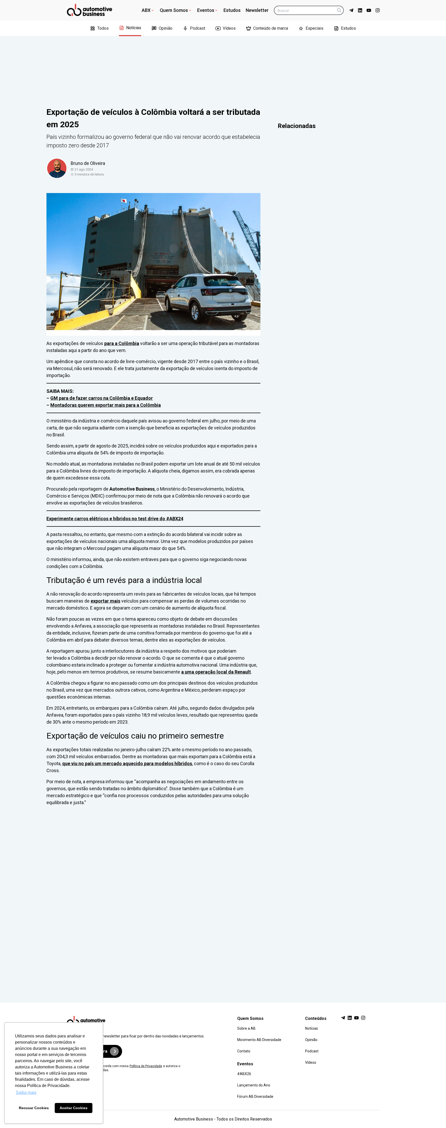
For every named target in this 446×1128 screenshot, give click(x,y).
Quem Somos (174, 10)
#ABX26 (244, 1074)
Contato (243, 1051)
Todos (103, 28)
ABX (146, 10)
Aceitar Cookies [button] (73, 1108)
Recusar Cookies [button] (34, 1108)
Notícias (133, 27)
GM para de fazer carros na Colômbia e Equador (101, 398)
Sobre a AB (246, 1028)
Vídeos (229, 28)
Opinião (165, 28)
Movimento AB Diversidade (259, 1040)
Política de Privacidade (146, 1066)
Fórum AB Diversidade (255, 1096)
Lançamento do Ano (253, 1085)
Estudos (232, 10)
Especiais (314, 28)
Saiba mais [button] (26, 1092)
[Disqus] (223, 899)
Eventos (205, 10)
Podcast (197, 28)
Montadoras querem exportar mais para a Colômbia (105, 405)
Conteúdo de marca (270, 28)
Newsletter (257, 10)
